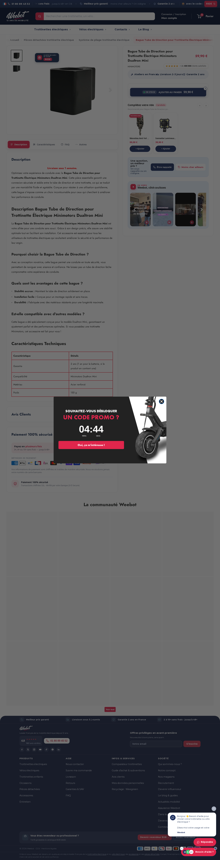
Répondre (207, 842)
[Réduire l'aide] (181, 848)
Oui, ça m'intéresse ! (91, 445)
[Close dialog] (161, 401)
